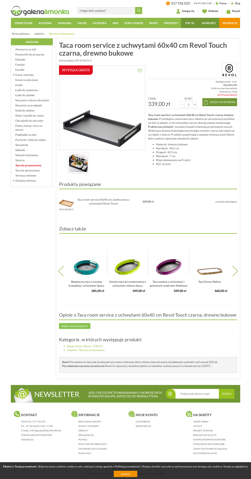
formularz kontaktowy (37, 435)
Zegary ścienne (203, 430)
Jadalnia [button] (64, 23)
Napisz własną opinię (73, 326)
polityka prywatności (92, 444)
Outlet (197, 426)
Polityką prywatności (127, 466)
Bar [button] (115, 23)
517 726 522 (38, 421)
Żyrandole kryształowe (209, 444)
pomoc (82, 439)
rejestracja (143, 426)
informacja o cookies (92, 448)
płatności (84, 453)
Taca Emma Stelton (209, 281)
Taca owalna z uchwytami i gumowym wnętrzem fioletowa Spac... (168, 285)
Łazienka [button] (99, 23)
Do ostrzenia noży (205, 453)
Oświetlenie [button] (24, 23)
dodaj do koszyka (223, 102)
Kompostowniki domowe (209, 439)
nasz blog (27, 439)
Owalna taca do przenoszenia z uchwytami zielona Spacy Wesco (127, 285)
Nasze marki (74, 346)
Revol (87, 346)
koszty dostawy (88, 426)
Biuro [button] (153, 23)
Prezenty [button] (171, 23)
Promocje (230, 23)
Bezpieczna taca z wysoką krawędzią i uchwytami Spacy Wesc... (86, 285)
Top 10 (189, 23)
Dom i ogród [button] (134, 23)
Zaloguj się (187, 11)
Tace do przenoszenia (61, 33)
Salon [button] (81, 23)
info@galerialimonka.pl (46, 430)
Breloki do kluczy (205, 435)
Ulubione (212, 11)
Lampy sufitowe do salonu (210, 448)
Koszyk (235, 11)
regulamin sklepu (89, 421)
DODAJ (226, 393)
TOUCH (98, 346)
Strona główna (20, 33)
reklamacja (86, 435)
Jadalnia (39, 33)
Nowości (209, 23)
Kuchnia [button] (45, 23)
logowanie (143, 421)
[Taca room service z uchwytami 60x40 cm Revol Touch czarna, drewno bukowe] (78, 163)
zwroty (83, 430)
